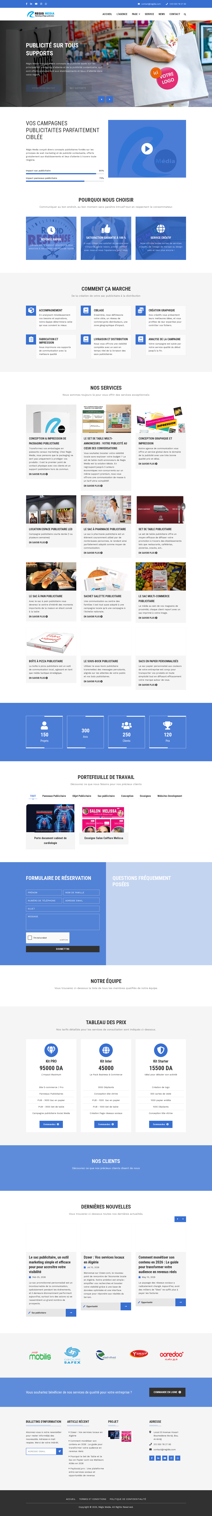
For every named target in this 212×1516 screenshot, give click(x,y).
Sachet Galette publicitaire (102, 596)
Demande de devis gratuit (47, 76)
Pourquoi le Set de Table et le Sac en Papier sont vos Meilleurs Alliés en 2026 (160, 1262)
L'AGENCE (122, 14)
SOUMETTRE (63, 949)
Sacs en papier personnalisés (158, 661)
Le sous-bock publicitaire (101, 661)
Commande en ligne (166, 1392)
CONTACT (174, 14)
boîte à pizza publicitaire (46, 661)
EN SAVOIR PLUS (37, 474)
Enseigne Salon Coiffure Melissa (104, 838)
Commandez (49, 1124)
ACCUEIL (107, 14)
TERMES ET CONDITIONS (92, 1499)
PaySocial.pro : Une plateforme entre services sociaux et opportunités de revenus (86, 1472)
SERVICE (149, 14)
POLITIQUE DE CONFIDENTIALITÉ (128, 1499)
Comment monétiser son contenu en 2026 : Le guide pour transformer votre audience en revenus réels (86, 1446)
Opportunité (37, 1306)
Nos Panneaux (84, 76)
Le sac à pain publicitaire (45, 596)
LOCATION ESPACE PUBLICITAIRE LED (50, 529)
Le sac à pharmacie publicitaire (105, 529)
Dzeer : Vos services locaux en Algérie (86, 1434)
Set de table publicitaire (155, 529)
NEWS (162, 14)
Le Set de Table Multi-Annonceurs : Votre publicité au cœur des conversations (105, 443)
